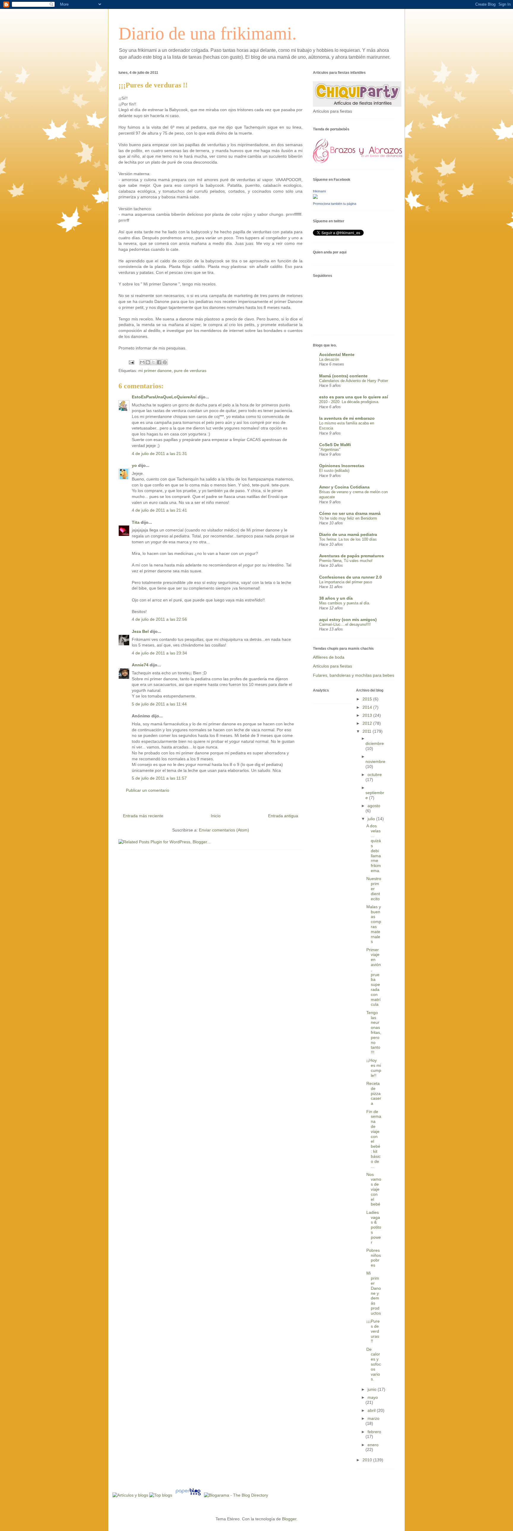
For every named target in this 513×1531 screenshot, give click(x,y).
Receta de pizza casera (373, 1093)
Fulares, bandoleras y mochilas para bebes (353, 675)
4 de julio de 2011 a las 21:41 (159, 510)
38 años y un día (336, 598)
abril (372, 1410)
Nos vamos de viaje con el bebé (373, 1189)
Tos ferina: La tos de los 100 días (348, 539)
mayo (373, 1397)
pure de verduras (190, 370)
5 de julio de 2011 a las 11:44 (159, 704)
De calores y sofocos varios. (373, 1364)
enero (373, 1444)
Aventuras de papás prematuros (351, 555)
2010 (367, 1459)
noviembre (375, 761)
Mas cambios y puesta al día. (344, 603)
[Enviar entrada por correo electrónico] (131, 362)
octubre (375, 774)
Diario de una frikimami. (207, 33)
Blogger (289, 1518)
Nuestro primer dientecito (373, 888)
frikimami (319, 191)
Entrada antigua (283, 815)
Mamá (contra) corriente (343, 375)
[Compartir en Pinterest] (165, 362)
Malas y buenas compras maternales (373, 924)
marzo (373, 1418)
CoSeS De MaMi (335, 444)
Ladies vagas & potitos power (373, 1227)
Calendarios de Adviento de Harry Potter (353, 381)
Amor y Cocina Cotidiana (344, 487)
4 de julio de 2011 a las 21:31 (159, 453)
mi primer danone (155, 370)
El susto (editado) (334, 470)
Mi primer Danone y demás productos (373, 1293)
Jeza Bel (140, 631)
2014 (367, 707)
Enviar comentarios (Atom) (224, 830)
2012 (367, 723)
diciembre (374, 743)
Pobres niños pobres (373, 1257)
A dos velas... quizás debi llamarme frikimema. (373, 848)
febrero (374, 1431)
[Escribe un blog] (148, 362)
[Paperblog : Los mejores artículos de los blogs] (188, 1495)
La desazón (329, 359)
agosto (374, 805)
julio (372, 818)
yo (134, 465)
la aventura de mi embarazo (347, 418)
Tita (136, 522)
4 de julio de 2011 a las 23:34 (159, 653)
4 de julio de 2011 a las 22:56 (159, 619)
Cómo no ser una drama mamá (350, 513)
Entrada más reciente (143, 815)
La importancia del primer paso (345, 582)
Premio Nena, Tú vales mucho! (346, 560)
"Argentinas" (330, 449)
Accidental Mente (336, 354)
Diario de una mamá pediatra (348, 534)
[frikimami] (315, 197)
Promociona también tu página (334, 203)
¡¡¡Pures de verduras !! (373, 1331)
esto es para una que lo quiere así (353, 397)
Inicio (216, 815)
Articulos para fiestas (332, 666)
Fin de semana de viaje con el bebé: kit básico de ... (373, 1139)
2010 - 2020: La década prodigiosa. (349, 402)
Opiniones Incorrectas (341, 465)
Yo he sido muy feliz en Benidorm (348, 518)
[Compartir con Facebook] (159, 362)
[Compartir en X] (153, 362)
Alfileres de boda (328, 657)
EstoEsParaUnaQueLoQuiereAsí (164, 397)
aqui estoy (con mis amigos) (348, 619)
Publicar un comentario (147, 790)
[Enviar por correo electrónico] (142, 362)
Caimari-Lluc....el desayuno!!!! (345, 624)
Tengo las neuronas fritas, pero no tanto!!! (373, 1032)
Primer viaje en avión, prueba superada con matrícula (373, 977)
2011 (367, 731)
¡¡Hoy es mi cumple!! (373, 1067)
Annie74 (140, 664)
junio (373, 1389)
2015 (367, 699)
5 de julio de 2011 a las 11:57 (159, 778)
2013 (367, 715)
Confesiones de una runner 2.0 (350, 577)
